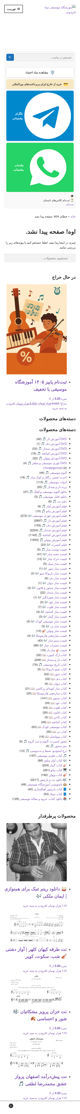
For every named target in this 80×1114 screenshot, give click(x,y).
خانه (73, 216)
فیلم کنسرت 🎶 (57, 544)
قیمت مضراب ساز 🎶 (53, 645)
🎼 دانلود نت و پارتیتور (53, 779)
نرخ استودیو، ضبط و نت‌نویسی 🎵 (46, 751)
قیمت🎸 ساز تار (57, 650)
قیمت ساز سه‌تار (56, 592)
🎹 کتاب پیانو (59, 770)
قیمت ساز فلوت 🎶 (54, 607)
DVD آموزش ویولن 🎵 (53, 458)
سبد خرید (18, 1104)
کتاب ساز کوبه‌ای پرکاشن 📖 (49, 688)
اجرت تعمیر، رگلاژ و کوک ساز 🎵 (46, 477)
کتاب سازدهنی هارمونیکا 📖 (49, 693)
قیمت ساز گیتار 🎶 (55, 616)
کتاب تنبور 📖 (58, 674)
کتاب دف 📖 (59, 679)
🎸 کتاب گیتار (58, 765)
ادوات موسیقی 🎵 (55, 482)
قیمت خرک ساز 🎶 (55, 559)
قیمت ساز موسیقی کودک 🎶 (49, 621)
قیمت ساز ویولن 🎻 (54, 631)
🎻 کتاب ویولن (58, 775)
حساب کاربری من (66, 1107)
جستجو (40, 1107)
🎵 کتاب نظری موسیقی (52, 755)
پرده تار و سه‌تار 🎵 (55, 487)
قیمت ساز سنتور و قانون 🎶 (49, 588)
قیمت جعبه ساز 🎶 (55, 554)
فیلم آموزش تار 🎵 (55, 520)
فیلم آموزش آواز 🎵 (54, 506)
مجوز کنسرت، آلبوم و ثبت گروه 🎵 (45, 741)
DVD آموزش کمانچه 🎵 (52, 453)
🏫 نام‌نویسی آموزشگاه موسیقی (47, 784)
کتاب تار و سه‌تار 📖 (54, 659)
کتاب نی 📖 (59, 731)
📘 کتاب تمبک (58, 794)
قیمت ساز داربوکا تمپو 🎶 (51, 573)
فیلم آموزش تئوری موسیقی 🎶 (47, 515)
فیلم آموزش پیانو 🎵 (54, 511)
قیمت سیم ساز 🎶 (55, 640)
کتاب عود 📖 (59, 703)
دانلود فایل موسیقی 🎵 (53, 496)
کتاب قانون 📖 (58, 712)
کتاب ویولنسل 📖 (56, 736)
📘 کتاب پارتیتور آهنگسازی (50, 789)
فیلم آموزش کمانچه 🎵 (52, 535)
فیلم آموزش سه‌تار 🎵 (53, 530)
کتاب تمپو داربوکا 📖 (54, 669)
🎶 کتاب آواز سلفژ (55, 760)
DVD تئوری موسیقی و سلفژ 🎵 (47, 463)
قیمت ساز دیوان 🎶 (54, 583)
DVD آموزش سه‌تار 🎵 (52, 448)
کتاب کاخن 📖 (58, 717)
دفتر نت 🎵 (59, 501)
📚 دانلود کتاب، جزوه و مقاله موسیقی (43, 799)
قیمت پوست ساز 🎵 (54, 549)
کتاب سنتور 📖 (57, 698)
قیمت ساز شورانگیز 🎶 (52, 597)
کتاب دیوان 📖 (58, 683)
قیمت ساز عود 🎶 (55, 602)
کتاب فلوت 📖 (58, 707)
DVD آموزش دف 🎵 (54, 443)
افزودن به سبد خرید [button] (35, 905)
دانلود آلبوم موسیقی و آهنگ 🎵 (48, 492)
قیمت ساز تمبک (57, 563)
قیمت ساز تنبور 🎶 (55, 568)
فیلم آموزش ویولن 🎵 (53, 540)
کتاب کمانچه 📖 (57, 722)
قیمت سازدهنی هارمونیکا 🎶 (49, 635)
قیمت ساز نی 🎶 (56, 626)
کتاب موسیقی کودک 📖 (52, 727)
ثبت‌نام (70, 204)
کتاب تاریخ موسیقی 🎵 (53, 664)
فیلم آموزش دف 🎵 (54, 525)
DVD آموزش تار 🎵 (54, 439)
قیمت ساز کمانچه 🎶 (54, 611)
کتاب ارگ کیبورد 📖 (54, 655)
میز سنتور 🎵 (58, 746)
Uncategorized (53, 468)
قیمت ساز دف (58, 578)
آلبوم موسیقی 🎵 (56, 472)
